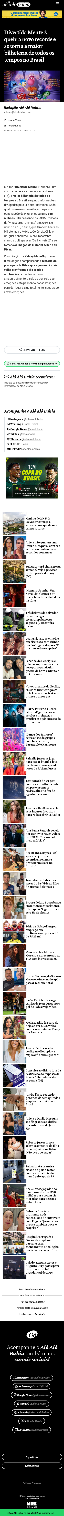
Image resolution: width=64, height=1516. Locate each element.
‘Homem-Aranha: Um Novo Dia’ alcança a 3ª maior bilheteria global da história (43, 595)
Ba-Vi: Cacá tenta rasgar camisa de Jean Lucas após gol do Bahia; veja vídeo (43, 1003)
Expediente (32, 1457)
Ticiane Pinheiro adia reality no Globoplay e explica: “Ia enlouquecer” (42, 1051)
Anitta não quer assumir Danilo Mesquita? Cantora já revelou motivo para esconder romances (43, 547)
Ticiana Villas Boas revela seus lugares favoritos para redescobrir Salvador (43, 811)
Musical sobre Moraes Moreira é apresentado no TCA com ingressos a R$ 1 (43, 955)
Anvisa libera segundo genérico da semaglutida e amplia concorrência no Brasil (43, 1099)
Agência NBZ (32, 1506)
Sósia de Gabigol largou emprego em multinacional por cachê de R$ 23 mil (42, 931)
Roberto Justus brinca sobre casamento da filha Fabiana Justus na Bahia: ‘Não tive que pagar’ (42, 1147)
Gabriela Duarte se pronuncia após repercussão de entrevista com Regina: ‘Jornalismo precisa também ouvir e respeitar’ (43, 1219)
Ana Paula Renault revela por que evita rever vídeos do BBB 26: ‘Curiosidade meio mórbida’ (43, 835)
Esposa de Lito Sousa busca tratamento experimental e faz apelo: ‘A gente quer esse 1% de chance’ (43, 907)
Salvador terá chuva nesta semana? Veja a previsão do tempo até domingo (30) (43, 571)
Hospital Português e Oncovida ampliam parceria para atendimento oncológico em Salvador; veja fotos (42, 1243)
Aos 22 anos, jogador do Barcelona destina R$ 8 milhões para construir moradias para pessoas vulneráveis (41, 1195)
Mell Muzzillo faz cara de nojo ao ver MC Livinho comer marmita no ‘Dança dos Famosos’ (43, 1027)
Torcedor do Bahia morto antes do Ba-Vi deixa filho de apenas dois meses (42, 883)
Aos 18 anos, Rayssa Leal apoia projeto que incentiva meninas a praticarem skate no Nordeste (41, 859)
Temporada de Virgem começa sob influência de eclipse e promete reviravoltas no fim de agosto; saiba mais (42, 787)
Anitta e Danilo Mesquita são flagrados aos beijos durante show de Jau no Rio (42, 1123)
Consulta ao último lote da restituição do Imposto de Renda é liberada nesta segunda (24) (43, 1075)
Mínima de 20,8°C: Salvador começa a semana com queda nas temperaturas (41, 523)
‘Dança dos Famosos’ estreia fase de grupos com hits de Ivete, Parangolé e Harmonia (41, 739)
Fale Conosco (32, 1465)
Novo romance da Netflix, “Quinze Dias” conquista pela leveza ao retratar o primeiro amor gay (43, 691)
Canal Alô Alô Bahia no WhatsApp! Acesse (32, 363)
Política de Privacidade (32, 1483)
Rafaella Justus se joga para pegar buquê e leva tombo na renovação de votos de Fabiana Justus (41, 763)
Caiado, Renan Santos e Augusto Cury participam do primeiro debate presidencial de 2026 (42, 1267)
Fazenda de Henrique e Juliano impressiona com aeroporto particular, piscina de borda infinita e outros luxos (42, 667)
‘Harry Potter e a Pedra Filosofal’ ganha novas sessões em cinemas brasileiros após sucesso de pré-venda (43, 715)
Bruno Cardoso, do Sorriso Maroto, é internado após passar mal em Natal (43, 979)
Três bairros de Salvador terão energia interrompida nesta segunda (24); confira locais (42, 619)
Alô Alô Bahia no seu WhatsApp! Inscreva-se (32, 1513)
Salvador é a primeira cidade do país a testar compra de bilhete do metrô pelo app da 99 (40, 1171)
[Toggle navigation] (58, 4)
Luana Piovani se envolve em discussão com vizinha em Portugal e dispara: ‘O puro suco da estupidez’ (42, 643)
